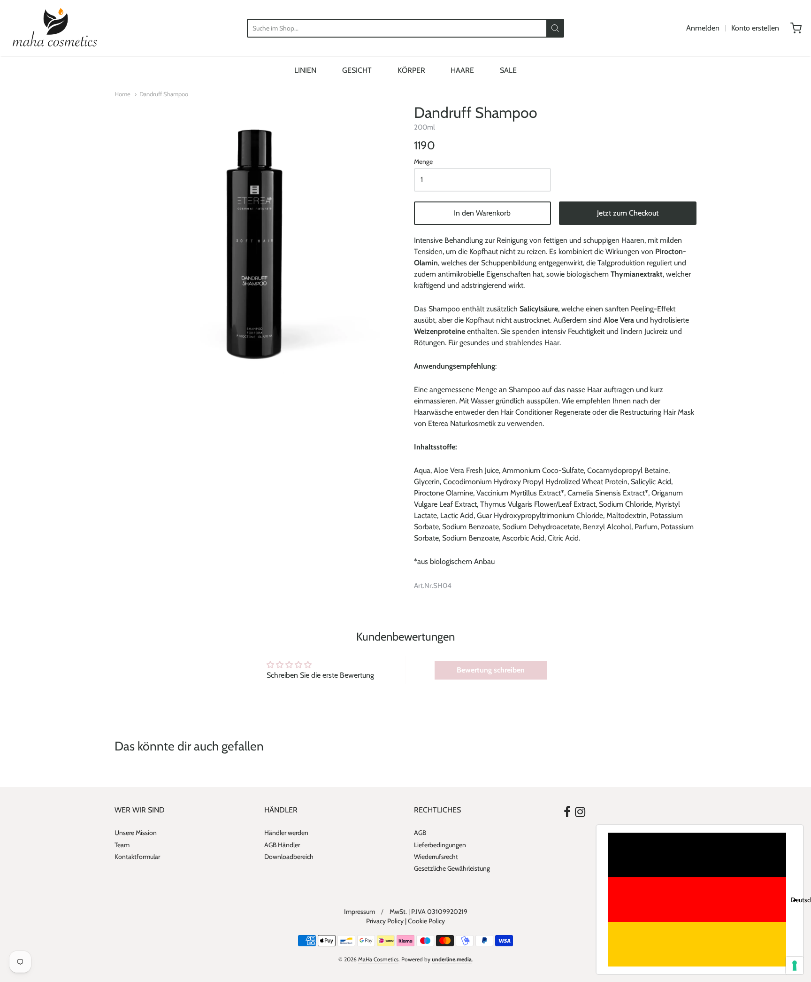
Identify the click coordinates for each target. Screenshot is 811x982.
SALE (508, 70)
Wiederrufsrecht (436, 856)
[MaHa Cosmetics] (54, 28)
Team (122, 845)
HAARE (462, 70)
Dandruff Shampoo (163, 94)
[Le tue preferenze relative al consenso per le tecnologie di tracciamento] (794, 965)
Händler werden (286, 832)
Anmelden (702, 27)
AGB (420, 832)
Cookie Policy (426, 921)
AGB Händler (282, 845)
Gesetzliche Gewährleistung (452, 868)
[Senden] (555, 28)
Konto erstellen (755, 27)
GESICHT (357, 70)
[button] (699, 899)
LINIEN (305, 70)
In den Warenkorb (482, 213)
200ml (424, 127)
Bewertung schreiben (491, 669)
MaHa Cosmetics (378, 959)
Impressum (359, 911)
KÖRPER (411, 70)
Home (122, 94)
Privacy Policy (385, 921)
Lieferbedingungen (440, 845)
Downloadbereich (289, 856)
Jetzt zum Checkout (627, 213)
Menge (423, 162)
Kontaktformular (137, 856)
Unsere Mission (136, 832)
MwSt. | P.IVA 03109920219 (428, 911)
